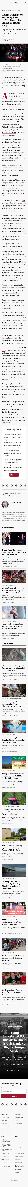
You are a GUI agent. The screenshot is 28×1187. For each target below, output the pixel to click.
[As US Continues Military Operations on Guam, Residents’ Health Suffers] (14, 834)
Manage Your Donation (19, 1145)
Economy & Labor (17, 1114)
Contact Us (17, 1172)
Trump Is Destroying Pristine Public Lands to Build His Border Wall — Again (13, 776)
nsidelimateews (17, 933)
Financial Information (19, 1156)
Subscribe (17, 1150)
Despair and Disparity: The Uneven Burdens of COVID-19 (6, 1145)
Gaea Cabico (6, 859)
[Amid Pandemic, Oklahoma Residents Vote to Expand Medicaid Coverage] (14, 612)
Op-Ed (3, 547)
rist (15, 680)
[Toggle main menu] (26, 3)
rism (11, 859)
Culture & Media (4, 1114)
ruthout (12, 39)
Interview (4, 806)
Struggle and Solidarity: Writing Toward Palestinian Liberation (6, 1140)
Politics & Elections (11, 547)
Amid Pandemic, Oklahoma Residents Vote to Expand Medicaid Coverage (13, 626)
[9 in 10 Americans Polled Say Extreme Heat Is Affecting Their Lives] (14, 944)
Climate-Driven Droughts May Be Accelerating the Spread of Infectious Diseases (14, 668)
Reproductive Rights (5, 1129)
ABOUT (8, 6)
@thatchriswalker (21, 520)
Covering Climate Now (6, 1169)
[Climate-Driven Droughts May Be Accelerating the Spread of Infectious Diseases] (14, 654)
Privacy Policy (17, 1159)
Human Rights (4, 1120)
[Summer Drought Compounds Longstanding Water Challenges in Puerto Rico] (14, 690)
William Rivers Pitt (7, 566)
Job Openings (18, 1169)
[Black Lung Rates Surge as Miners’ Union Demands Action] (14, 978)
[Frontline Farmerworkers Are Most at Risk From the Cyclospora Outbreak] (14, 798)
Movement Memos (5, 1159)
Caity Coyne (6, 1004)
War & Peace (16, 1129)
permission (15, 496)
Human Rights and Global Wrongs (6, 1150)
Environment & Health (13, 11)
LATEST (13, 6)
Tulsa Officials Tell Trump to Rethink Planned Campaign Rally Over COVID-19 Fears (13, 590)
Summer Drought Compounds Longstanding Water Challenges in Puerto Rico (14, 704)
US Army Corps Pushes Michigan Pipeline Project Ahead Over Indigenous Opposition (12, 885)
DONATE (18, 6)
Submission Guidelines (19, 1153)
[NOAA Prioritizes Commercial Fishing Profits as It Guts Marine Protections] (14, 908)
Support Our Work (18, 1147)
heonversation (13, 715)
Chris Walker (6, 39)
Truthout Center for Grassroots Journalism (19, 1166)
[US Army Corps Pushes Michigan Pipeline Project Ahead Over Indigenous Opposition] (14, 870)
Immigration (16, 1120)
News (3, 11)
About (16, 1139)
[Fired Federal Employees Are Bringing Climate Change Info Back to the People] (14, 726)
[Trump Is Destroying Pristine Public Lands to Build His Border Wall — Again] (14, 762)
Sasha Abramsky (7, 752)
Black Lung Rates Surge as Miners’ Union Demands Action (12, 992)
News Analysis (5, 699)
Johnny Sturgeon (7, 934)
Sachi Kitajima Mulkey (8, 680)
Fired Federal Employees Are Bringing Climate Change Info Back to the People (13, 740)
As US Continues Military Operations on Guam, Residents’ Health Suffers (12, 847)
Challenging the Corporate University (5, 1165)
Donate (16, 1142)
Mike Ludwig (6, 788)
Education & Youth (5, 1117)
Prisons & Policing (5, 1126)
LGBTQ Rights (4, 1123)
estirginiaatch (15, 1004)
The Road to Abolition (5, 1153)
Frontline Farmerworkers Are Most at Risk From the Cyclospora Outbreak (13, 812)
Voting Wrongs (4, 1162)
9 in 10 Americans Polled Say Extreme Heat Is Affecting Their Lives (13, 958)
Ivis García (5, 716)
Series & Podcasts (5, 1132)
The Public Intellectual (5, 1156)
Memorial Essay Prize (19, 1162)
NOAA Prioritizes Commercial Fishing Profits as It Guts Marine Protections (14, 922)
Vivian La (5, 898)
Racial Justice (16, 1126)
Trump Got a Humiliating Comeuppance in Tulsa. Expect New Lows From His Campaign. (14, 553)
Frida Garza (6, 823)
